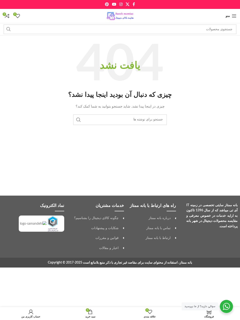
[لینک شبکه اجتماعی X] (127, 4)
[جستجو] (8, 29)
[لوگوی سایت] (120, 16)
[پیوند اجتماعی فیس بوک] (133, 4)
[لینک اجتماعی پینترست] (107, 4)
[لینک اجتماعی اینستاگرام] (121, 4)
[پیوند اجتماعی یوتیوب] (114, 4)
